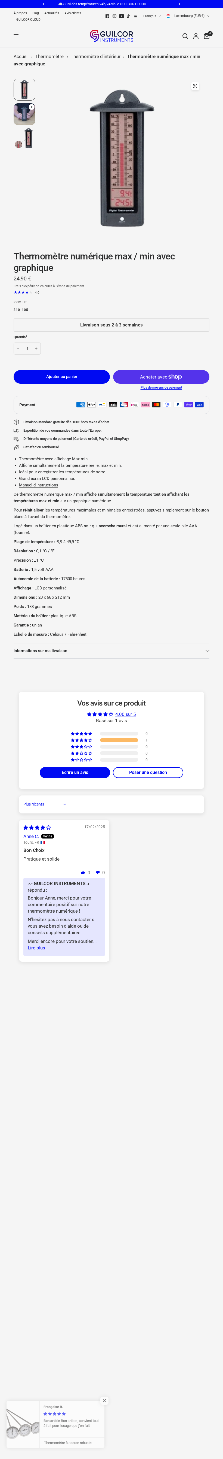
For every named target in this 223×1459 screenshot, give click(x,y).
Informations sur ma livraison (40, 650)
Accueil (21, 56)
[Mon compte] (196, 35)
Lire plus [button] (36, 948)
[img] (37, 827)
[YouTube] (121, 16)
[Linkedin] (135, 16)
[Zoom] (195, 86)
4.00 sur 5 (125, 714)
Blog (35, 13)
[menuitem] (22, 13)
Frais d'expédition (26, 286)
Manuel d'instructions (38, 485)
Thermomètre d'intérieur (95, 56)
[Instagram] (114, 16)
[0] (205, 35)
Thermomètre (49, 56)
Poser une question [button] (148, 772)
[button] (82, 740)
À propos (20, 13)
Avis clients (72, 13)
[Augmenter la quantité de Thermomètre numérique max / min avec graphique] (36, 348)
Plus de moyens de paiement (161, 387)
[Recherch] (185, 35)
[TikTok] (128, 16)
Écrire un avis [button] (75, 772)
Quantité (20, 337)
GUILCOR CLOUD (28, 20)
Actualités (51, 13)
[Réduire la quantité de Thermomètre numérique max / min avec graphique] (18, 348)
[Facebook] (107, 16)
